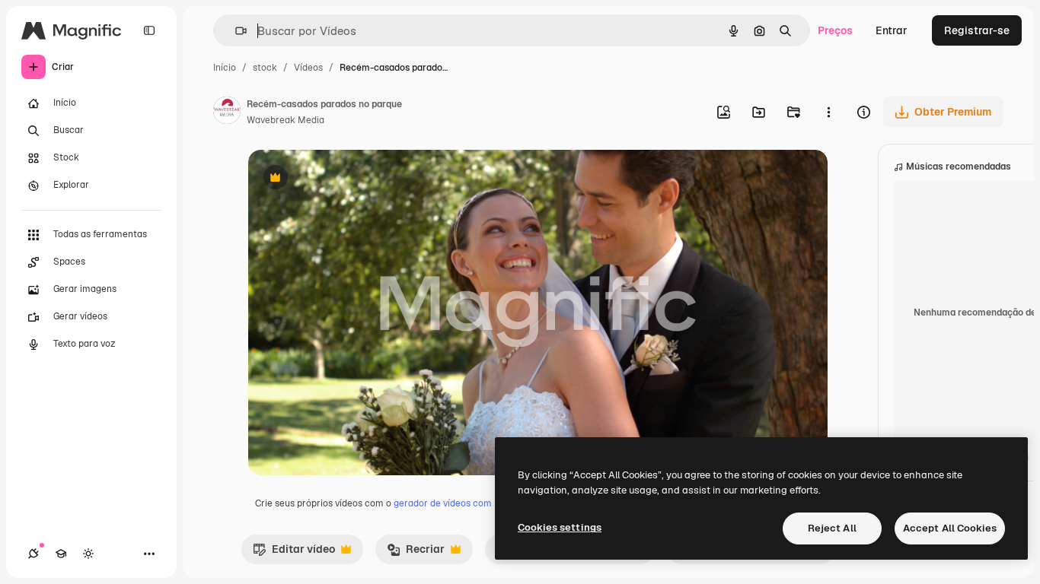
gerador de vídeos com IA (448, 503)
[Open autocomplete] (235, 30)
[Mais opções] (828, 112)
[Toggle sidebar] (149, 30)
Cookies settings (559, 527)
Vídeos (308, 68)
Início (224, 68)
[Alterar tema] (88, 553)
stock (265, 68)
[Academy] (61, 553)
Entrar (892, 30)
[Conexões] (33, 553)
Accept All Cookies (950, 528)
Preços (835, 30)
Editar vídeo (294, 552)
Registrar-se (977, 30)
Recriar (416, 552)
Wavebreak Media (285, 120)
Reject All (832, 528)
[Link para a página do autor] (227, 113)
